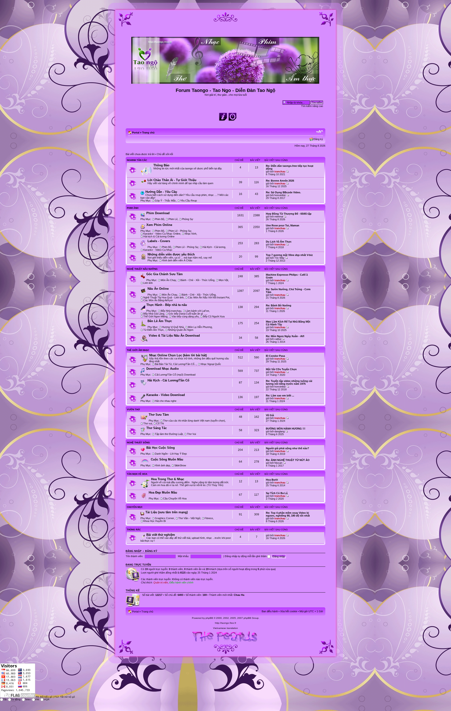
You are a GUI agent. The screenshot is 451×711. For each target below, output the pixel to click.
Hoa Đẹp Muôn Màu (163, 492)
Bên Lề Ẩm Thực (160, 321)
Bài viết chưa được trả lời (140, 154)
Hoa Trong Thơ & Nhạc (167, 479)
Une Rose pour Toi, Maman (282, 225)
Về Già (270, 415)
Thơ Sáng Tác (156, 428)
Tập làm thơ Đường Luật (169, 434)
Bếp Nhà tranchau (171, 310)
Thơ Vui (191, 434)
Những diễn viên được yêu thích (171, 254)
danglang (279, 431)
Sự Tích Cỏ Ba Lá (277, 493)
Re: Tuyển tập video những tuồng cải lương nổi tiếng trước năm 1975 (289, 382)
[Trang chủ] (225, 81)
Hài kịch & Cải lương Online (159, 236)
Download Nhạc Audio (162, 368)
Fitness (209, 518)
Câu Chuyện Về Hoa (175, 498)
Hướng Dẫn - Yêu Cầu (161, 192)
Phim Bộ (159, 219)
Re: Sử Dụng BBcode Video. (283, 192)
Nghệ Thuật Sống (138, 442)
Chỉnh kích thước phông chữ (319, 131)
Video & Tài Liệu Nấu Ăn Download (174, 335)
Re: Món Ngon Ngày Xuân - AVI (285, 336)
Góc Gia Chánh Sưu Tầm (164, 274)
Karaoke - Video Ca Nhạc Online (161, 233)
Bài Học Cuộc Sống (160, 447)
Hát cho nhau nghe (165, 400)
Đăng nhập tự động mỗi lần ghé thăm (246, 556)
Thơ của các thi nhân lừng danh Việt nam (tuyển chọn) (194, 420)
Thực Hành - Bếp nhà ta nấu (166, 305)
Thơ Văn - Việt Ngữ (189, 518)
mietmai (278, 216)
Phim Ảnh (132, 208)
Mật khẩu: (183, 556)
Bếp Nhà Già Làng (153, 313)
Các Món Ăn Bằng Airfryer (158, 300)
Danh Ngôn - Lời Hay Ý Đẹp (171, 453)
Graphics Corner (164, 518)
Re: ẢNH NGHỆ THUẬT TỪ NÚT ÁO (288, 460)
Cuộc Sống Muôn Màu (167, 459)
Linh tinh (148, 282)
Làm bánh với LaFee (197, 310)
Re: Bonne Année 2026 (280, 180)
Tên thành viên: (134, 556)
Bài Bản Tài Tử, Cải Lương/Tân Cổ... (175, 364)
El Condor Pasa (275, 355)
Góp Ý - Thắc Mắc (165, 200)
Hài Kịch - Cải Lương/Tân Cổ (168, 380)
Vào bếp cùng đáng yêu (185, 316)
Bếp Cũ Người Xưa (214, 316)
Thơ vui (147, 423)
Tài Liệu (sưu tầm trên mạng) (166, 512)
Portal (135, 132)
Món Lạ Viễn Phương (200, 327)
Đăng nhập (133, 551)
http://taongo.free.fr (225, 623)
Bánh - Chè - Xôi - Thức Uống (197, 280)
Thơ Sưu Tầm (159, 414)
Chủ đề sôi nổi (165, 154)
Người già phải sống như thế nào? (287, 448)
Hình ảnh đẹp (162, 465)
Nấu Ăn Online (158, 288)
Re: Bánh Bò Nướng (278, 305)
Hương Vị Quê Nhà (173, 327)
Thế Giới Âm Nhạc (138, 350)
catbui (277, 339)
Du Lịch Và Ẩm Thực (279, 241)
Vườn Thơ (133, 409)
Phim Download (158, 213)
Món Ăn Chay (168, 280)
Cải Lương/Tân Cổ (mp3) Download (175, 374)
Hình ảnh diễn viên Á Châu (177, 260)
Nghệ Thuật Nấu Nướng (142, 269)
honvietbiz (280, 195)
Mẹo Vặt (223, 280)
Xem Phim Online (159, 225)
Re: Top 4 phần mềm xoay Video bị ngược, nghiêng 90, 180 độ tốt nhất (288, 514)
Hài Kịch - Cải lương (213, 247)
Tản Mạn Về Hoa (137, 474)
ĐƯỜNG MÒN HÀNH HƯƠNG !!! (285, 428)
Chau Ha (239, 594)
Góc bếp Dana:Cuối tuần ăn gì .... (187, 313)
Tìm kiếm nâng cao (312, 106)
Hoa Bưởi (272, 479)
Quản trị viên (160, 582)
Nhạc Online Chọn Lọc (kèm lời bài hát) (178, 355)
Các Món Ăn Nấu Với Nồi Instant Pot (208, 297)
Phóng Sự (187, 219)
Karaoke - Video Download (165, 395)
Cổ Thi (160, 423)
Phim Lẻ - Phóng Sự (179, 230)
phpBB (209, 618)
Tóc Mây (279, 257)
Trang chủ (148, 132)
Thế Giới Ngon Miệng (155, 316)
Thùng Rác (134, 529)
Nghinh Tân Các (137, 160)
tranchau (279, 171)
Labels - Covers (159, 241)
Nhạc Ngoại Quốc (211, 364)
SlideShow (180, 465)
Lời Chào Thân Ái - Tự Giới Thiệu (172, 180)
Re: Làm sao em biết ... (280, 395)
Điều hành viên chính (181, 582)
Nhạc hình (190, 233)
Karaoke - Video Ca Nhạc (157, 249)
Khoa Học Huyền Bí (154, 521)
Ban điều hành (270, 611)
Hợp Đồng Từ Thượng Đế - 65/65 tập (288, 213)
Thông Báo (161, 165)
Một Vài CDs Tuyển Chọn (281, 369)
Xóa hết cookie (288, 611)
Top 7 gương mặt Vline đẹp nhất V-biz (289, 255)
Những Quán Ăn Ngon (180, 329)
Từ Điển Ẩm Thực (153, 329)
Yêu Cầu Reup (188, 200)
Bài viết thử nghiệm (160, 534)
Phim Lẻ (173, 219)
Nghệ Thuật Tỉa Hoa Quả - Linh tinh (163, 297)
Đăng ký (318, 139)
